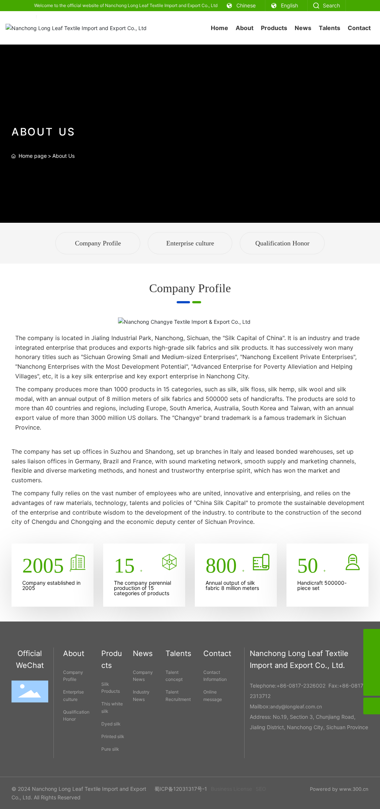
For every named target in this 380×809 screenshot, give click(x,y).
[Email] (371, 670)
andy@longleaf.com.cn (296, 706)
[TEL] (371, 654)
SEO (261, 789)
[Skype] (371, 637)
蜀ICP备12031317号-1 (180, 789)
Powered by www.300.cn (339, 789)
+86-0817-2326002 (300, 685)
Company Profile (98, 243)
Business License (231, 789)
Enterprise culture (190, 243)
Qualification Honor (282, 243)
